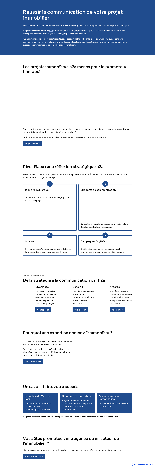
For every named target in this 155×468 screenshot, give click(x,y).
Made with (137, 464)
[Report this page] (150, 464)
